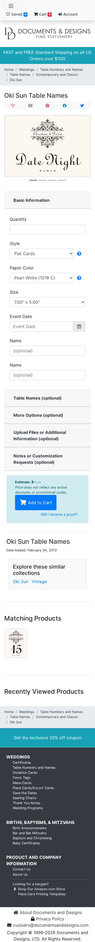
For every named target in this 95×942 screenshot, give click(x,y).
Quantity (18, 219)
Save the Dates (25, 793)
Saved (18, 14)
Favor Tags (22, 778)
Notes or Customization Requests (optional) (38, 459)
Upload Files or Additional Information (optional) (39, 435)
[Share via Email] (30, 105)
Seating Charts (24, 798)
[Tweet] (82, 105)
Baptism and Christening (32, 838)
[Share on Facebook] (64, 105)
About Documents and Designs (51, 912)
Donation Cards (25, 773)
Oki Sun (16, 80)
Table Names (20, 75)
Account (70, 14)
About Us (20, 875)
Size (14, 292)
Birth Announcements (30, 828)
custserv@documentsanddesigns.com (51, 925)
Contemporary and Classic (57, 75)
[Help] (79, 254)
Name (15, 340)
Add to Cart (39, 502)
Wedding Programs (28, 808)
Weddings (27, 70)
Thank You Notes (26, 803)
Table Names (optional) (37, 398)
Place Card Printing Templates (42, 894)
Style (15, 243)
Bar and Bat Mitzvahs (30, 833)
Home (8, 70)
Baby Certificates (26, 843)
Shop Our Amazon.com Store (41, 889)
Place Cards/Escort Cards (33, 788)
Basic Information (31, 200)
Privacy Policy (50, 918)
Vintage (39, 581)
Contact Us (22, 869)
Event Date (21, 316)
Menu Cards (22, 783)
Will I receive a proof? (59, 514)
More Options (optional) (38, 415)
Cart (44, 14)
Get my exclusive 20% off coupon (48, 737)
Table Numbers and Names (61, 70)
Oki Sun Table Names (36, 95)
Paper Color (22, 267)
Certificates (22, 763)
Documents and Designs (47, 34)
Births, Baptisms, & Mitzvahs (40, 822)
